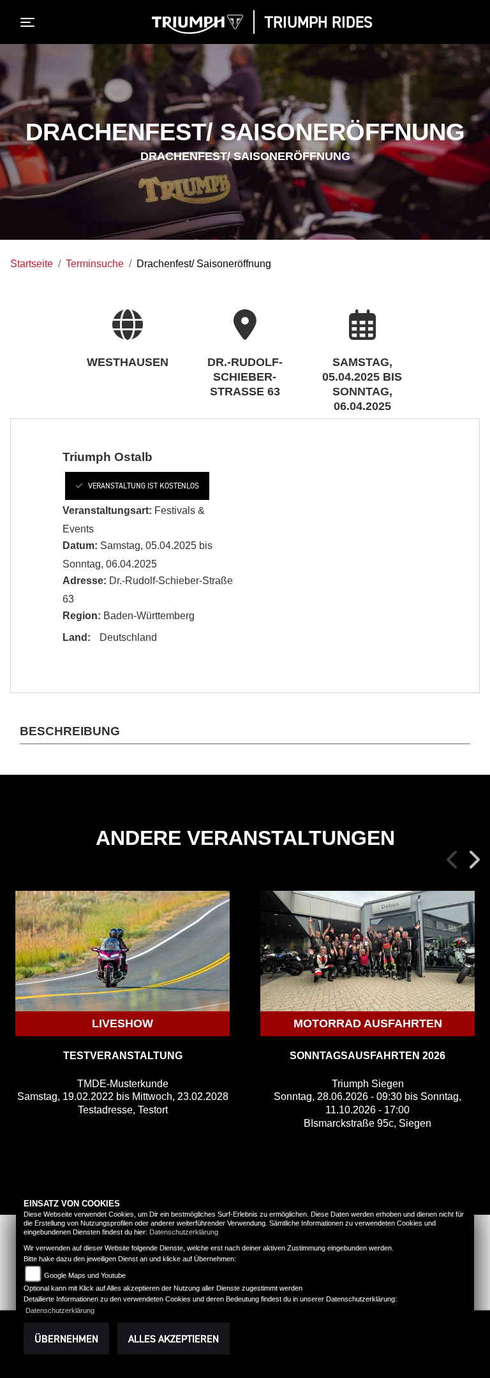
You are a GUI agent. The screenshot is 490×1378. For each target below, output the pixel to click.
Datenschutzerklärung (183, 1232)
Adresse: (85, 580)
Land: (77, 637)
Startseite (31, 263)
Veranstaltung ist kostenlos (143, 485)
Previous (453, 859)
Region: (82, 615)
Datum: (80, 545)
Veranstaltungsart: (107, 510)
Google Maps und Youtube (85, 1275)
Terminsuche (95, 263)
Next (473, 859)
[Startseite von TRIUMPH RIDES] (198, 24)
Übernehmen (66, 1338)
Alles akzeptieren (173, 1338)
